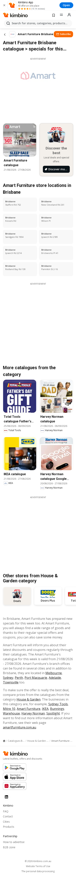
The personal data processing (38, 871)
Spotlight (53, 713)
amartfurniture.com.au (19, 727)
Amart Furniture (28, 709)
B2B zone (9, 847)
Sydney (8, 678)
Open (66, 5)
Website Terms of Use (38, 866)
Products (8, 826)
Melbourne (53, 673)
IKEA (45, 709)
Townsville (11, 682)
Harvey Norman (33, 713)
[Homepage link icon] (4, 740)
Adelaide (55, 678)
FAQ (5, 811)
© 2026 (38, 861)
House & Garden (29, 699)
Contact (8, 816)
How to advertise (14, 842)
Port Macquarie (36, 678)
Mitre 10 (9, 709)
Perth (19, 678)
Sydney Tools (58, 704)
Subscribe (65, 34)
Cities (6, 821)
